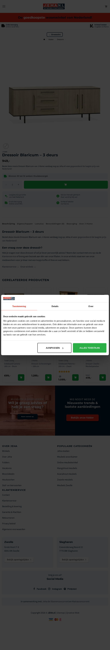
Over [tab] (90, 306)
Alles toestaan (89, 348)
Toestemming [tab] (19, 306)
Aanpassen (53, 348)
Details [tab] (55, 306)
